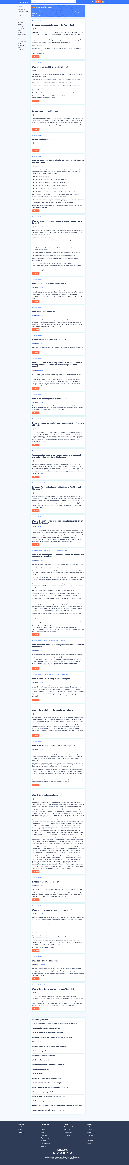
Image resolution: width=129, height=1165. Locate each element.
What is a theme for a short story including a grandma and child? (50, 1087)
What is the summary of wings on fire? (42, 1101)
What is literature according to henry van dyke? (51, 678)
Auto (19, 13)
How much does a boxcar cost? (40, 1069)
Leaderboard (21, 1127)
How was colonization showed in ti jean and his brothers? (48, 1110)
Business (20, 20)
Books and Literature (23, 18)
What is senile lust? (37, 1074)
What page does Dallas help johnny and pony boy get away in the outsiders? (53, 1037)
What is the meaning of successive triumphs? (50, 398)
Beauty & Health (22, 15)
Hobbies (20, 32)
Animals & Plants (22, 9)
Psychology (43, 1140)
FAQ (65, 1140)
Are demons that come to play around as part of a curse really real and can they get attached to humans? (57, 456)
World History (44, 1135)
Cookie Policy (90, 1140)
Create (97, 1)
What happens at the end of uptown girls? (43, 1055)
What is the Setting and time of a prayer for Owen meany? (48, 1051)
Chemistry (43, 1129)
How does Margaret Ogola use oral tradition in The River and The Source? (56, 488)
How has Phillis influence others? (45, 882)
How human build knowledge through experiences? (46, 1028)
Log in (108, 2)
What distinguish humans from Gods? (47, 795)
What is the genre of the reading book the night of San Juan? (48, 1096)
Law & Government (22, 36)
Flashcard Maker (68, 1132)
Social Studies (21, 45)
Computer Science (45, 1143)
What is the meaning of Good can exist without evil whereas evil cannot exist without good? (58, 556)
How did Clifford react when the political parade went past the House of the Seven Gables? (57, 1105)
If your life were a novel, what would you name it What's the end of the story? (58, 424)
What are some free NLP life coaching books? (50, 67)
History (19, 30)
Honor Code (67, 1129)
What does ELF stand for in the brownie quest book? (46, 1078)
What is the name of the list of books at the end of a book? (48, 1033)
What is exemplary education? (40, 1060)
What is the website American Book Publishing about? (54, 745)
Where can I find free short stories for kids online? (52, 910)
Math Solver (67, 1138)
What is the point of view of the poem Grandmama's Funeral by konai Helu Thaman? (57, 522)
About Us (89, 1127)
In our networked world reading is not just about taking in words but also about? (54, 1023)
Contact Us (89, 1129)
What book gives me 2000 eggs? (45, 961)
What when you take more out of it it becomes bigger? (47, 1083)
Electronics (20, 22)
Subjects (19, 6)
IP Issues (89, 1143)
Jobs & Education (22, 34)
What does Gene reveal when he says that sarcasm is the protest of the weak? (58, 646)
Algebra (43, 1127)
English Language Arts (46, 1138)
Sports (19, 47)
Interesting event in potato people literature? (44, 1092)
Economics (43, 1146)
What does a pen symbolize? (43, 311)
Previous (33, 1014)
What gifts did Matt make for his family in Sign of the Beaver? (49, 1046)
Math (19, 39)
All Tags (20, 1129)
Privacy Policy (90, 1135)
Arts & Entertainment (23, 11)
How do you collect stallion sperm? (46, 111)
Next (83, 1014)
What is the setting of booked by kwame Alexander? (53, 989)
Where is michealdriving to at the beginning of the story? (48, 1064)
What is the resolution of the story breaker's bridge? (53, 710)
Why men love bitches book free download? (49, 283)
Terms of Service (91, 1132)
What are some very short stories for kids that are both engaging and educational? (58, 161)
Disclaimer (89, 1138)
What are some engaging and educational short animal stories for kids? (57, 222)
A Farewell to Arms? (37, 1042)
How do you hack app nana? (43, 139)
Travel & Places (21, 49)
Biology (42, 1132)
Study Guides (67, 1135)
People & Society (22, 41)
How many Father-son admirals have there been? (51, 340)
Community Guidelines (69, 1127)
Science (20, 43)
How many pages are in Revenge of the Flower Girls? (53, 25)
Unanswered (21, 1132)
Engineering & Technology (21, 25)
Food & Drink (21, 28)
